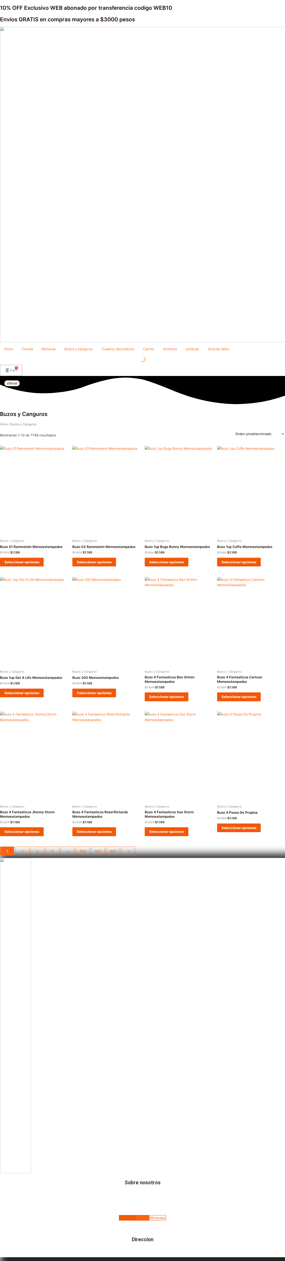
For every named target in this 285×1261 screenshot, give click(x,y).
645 (98, 851)
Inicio (8, 349)
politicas (192, 349)
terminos (170, 349)
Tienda (27, 349)
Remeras (49, 349)
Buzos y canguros (79, 349)
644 (83, 851)
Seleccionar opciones (21, 562)
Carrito (148, 349)
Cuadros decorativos (118, 349)
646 (113, 851)
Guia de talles (218, 349)
